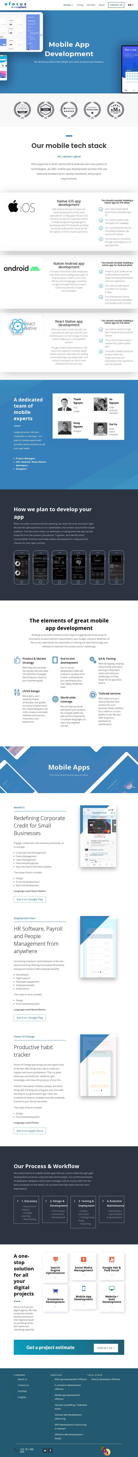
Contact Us (104, 1348)
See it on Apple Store (30, 1131)
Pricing (80, 5)
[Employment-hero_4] (99, 977)
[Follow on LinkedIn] (45, 1450)
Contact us (23, 1385)
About (102, 5)
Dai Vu (113, 424)
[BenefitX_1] (99, 866)
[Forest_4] (99, 1095)
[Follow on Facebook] (50, 1450)
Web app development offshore (71, 1379)
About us (22, 1379)
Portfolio (91, 5)
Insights (22, 1397)
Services (67, 5)
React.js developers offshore (106, 1379)
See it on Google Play (30, 899)
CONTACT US (116, 5)
